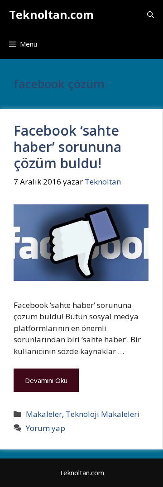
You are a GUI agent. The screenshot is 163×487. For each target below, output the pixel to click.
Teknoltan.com (51, 14)
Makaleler (44, 414)
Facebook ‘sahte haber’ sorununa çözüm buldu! (67, 146)
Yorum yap (45, 428)
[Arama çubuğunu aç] (150, 14)
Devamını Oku (46, 380)
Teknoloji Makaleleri (102, 414)
